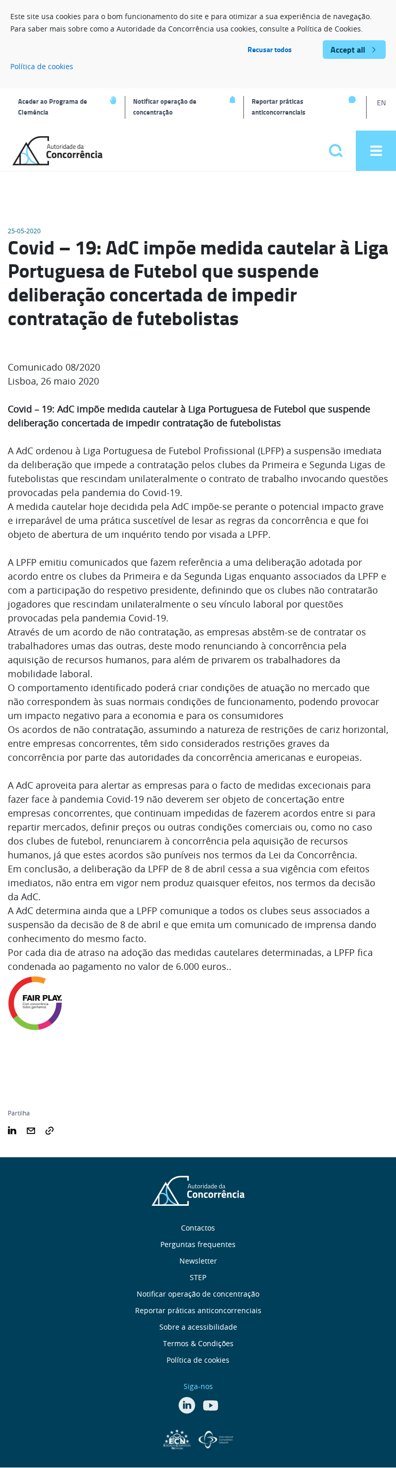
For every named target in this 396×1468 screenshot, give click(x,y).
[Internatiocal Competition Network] (216, 1438)
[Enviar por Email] (31, 1129)
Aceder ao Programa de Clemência (52, 107)
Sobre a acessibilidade (198, 1327)
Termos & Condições (198, 1343)
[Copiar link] (49, 1129)
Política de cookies (41, 66)
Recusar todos (270, 49)
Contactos (198, 1228)
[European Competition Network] (178, 1438)
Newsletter (198, 1261)
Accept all (348, 49)
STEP (198, 1277)
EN (381, 102)
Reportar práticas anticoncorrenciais (278, 107)
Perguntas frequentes (198, 1244)
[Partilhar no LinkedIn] (12, 1129)
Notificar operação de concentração (164, 107)
